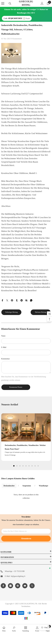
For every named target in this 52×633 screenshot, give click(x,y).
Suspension (26, 486)
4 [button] (23, 465)
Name (3, 336)
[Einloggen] (42, 3)
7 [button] (32, 465)
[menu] (2, 3)
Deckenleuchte (9, 486)
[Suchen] (9, 3)
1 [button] (14, 465)
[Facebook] (2, 300)
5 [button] (26, 465)
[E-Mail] (26, 300)
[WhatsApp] (31, 300)
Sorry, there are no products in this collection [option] (26, 496)
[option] (26, 437)
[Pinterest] (12, 300)
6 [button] (29, 465)
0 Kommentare (16, 39)
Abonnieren (26, 538)
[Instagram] (10, 585)
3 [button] (20, 465)
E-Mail (3, 347)
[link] (14, 628)
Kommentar (5, 359)
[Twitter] (7, 300)
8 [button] (35, 465)
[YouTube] (25, 585)
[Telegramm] (21, 300)
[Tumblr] (17, 300)
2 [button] (17, 465)
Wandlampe (43, 486)
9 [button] (38, 465)
